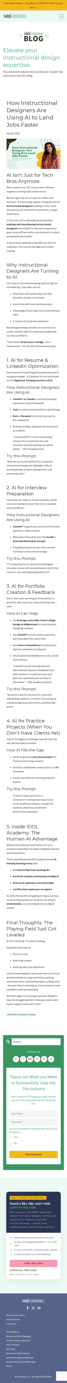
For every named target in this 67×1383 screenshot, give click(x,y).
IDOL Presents (12, 1344)
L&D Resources (13, 1319)
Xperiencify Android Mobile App (21, 1361)
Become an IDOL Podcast (18, 1353)
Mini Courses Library (15, 1315)
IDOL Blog (10, 1349)
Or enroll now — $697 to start (23, 1270)
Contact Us (11, 1323)
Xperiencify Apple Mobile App (20, 1357)
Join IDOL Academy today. (21, 1014)
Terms (9, 1366)
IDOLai (22, 859)
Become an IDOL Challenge (18, 1336)
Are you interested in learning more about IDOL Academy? (33, 1130)
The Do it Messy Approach (18, 1340)
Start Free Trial (33, 1263)
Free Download (33, 1154)
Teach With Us (12, 1331)
